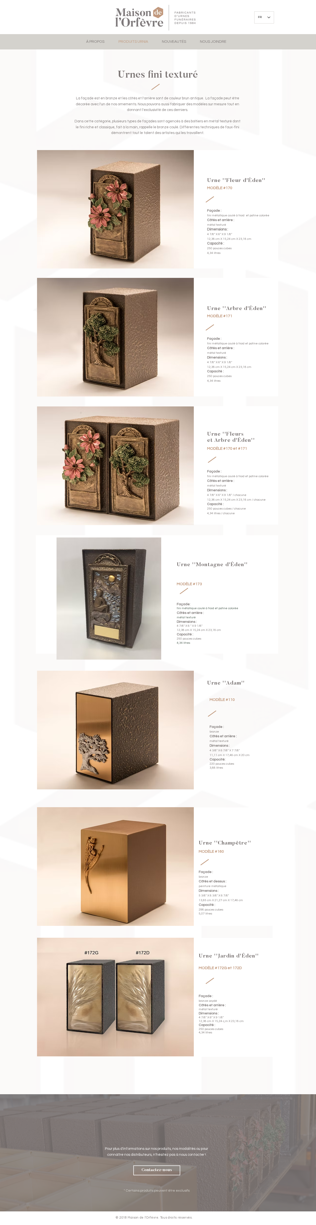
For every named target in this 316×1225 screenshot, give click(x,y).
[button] (156, 1170)
